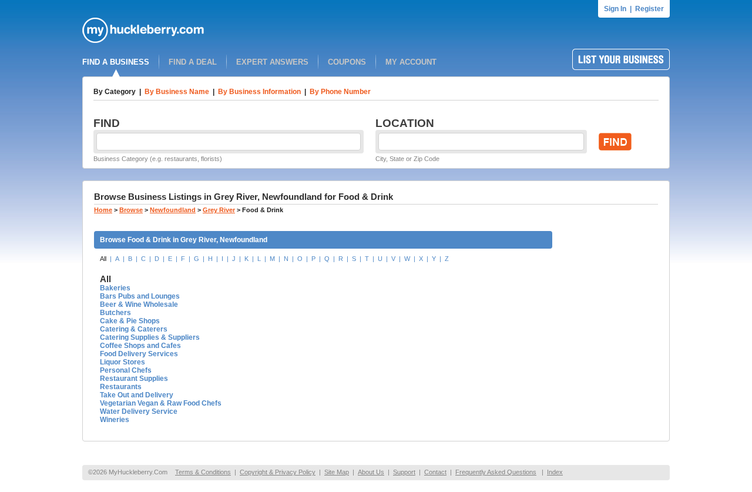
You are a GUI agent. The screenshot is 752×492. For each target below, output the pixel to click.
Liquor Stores (122, 362)
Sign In (615, 9)
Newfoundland (173, 209)
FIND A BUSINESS (115, 62)
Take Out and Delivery (136, 395)
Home (103, 209)
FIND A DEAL (193, 62)
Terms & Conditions (203, 472)
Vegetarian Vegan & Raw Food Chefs (160, 403)
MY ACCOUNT (411, 62)
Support (404, 472)
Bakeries (115, 288)
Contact (435, 472)
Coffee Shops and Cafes (140, 346)
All (103, 258)
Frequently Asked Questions (495, 472)
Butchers (115, 313)
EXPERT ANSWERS (272, 62)
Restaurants (121, 387)
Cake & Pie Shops (130, 321)
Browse (131, 209)
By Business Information (259, 92)
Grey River (219, 209)
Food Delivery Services (139, 354)
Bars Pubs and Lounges (140, 296)
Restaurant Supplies (134, 378)
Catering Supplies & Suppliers (150, 337)
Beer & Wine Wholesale (139, 304)
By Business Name (177, 92)
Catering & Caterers (133, 329)
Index (555, 472)
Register (649, 9)
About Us (371, 472)
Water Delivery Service (138, 411)
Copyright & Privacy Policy (277, 472)
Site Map (336, 472)
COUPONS (347, 62)
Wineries (114, 420)
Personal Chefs (126, 370)
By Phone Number (340, 92)
